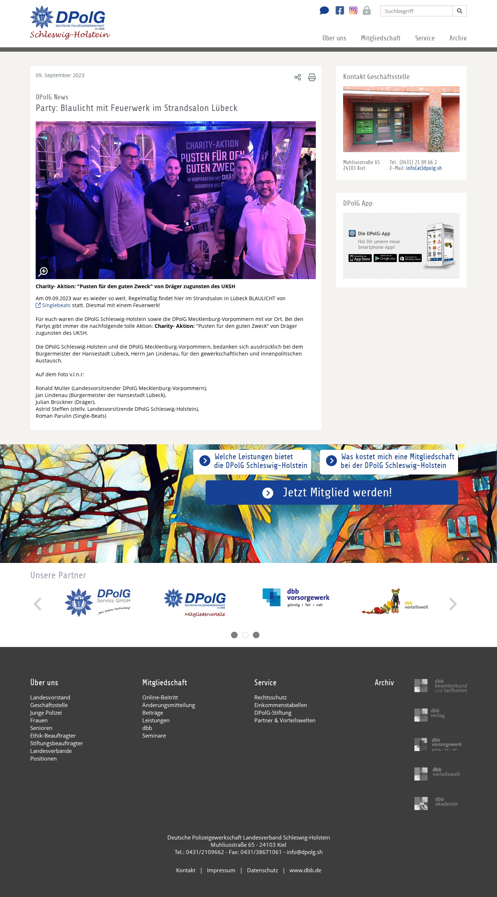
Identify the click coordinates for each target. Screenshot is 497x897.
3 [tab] (256, 635)
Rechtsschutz (270, 697)
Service (425, 38)
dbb (147, 727)
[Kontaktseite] (322, 11)
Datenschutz (262, 870)
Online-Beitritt (160, 697)
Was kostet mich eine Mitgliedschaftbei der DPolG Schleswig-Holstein (397, 461)
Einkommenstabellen (280, 705)
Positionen (43, 758)
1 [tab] (234, 635)
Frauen (39, 720)
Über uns (334, 38)
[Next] (452, 604)
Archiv (458, 38)
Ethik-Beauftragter (53, 735)
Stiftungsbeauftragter (56, 743)
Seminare (154, 735)
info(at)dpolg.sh (424, 168)
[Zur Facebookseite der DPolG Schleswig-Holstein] (337, 11)
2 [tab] (245, 635)
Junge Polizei (46, 712)
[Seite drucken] (311, 77)
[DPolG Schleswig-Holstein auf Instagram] (350, 11)
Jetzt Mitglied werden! (337, 492)
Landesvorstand (50, 697)
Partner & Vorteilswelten (284, 720)
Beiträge (152, 712)
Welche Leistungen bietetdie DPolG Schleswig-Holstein (260, 461)
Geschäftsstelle (49, 705)
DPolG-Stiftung (272, 712)
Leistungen (156, 720)
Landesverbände (51, 750)
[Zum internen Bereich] (364, 11)
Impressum (221, 870)
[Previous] (38, 604)
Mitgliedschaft (381, 38)
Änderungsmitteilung (168, 705)
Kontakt (185, 870)
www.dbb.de (305, 870)
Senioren (41, 727)
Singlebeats (56, 305)
